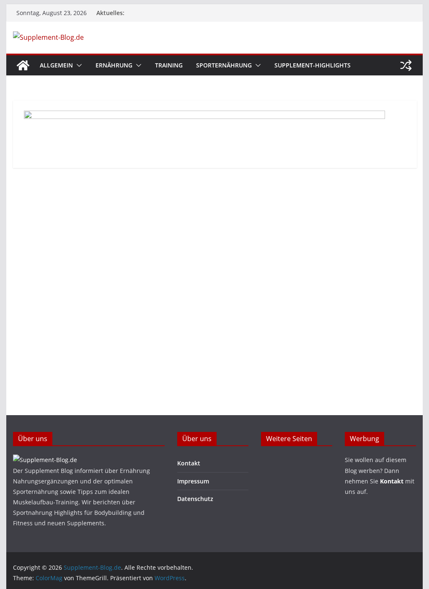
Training (169, 65)
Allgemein (56, 65)
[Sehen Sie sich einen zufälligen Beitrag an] (406, 65)
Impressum (193, 481)
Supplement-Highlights (312, 65)
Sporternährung (224, 65)
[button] (77, 65)
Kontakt (188, 463)
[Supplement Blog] (45, 460)
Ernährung (114, 65)
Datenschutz (195, 499)
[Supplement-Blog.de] (23, 65)
